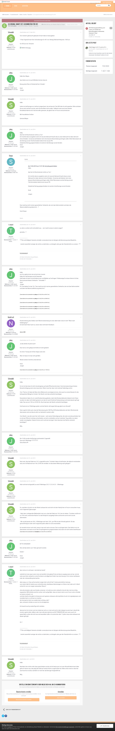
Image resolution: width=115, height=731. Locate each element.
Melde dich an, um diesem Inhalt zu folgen (54, 24)
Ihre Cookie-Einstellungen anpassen (65, 727)
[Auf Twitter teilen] (3, 716)
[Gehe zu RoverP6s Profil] (87, 48)
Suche (15, 6)
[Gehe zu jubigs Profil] (11, 79)
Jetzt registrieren (107, 2)
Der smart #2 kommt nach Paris (42, 20)
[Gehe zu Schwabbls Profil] (4, 25)
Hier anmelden (94, 3)
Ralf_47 (93, 35)
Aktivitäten (25, 6)
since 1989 (22, 332)
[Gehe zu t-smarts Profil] (11, 231)
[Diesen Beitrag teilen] (80, 32)
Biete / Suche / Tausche (31, 26)
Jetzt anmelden (61, 697)
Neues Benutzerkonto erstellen (23, 699)
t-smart (11, 224)
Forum (7, 6)
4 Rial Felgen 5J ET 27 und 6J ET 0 (97, 47)
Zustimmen (105, 726)
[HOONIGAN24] (24, 253)
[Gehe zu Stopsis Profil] (11, 162)
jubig (10, 72)
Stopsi (11, 155)
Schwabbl (13, 26)
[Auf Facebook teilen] (6, 716)
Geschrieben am (27, 32)
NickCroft (11, 317)
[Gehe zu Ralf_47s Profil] (87, 28)
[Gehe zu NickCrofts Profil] (11, 323)
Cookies (9, 727)
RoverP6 (93, 49)
